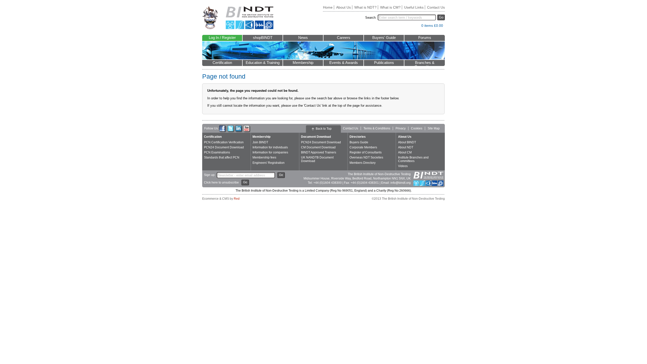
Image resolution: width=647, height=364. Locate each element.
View (415, 26)
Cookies (416, 128)
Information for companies (270, 152)
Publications (384, 63)
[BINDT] (238, 17)
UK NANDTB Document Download (317, 159)
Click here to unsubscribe (221, 182)
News (303, 38)
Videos (403, 166)
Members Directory (363, 163)
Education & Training (263, 63)
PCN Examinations (217, 152)
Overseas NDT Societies (366, 157)
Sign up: (209, 175)
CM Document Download (318, 147)
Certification (222, 63)
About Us (343, 7)
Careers (343, 38)
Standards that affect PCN (221, 157)
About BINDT (407, 142)
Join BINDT (260, 142)
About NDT (405, 147)
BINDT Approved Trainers (318, 152)
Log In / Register (222, 38)
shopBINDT (262, 38)
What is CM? (390, 7)
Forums (424, 38)
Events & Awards (343, 63)
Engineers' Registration (268, 163)
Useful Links (414, 7)
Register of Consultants (366, 152)
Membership (303, 63)
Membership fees (264, 157)
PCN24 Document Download (224, 147)
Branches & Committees (424, 63)
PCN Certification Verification (224, 142)
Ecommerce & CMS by (221, 198)
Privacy (401, 128)
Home (328, 7)
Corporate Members (363, 147)
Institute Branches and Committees (413, 159)
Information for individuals (270, 147)
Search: (371, 17)
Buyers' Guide (384, 38)
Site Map (434, 128)
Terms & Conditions (376, 128)
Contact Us (436, 7)
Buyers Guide (359, 142)
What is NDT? (365, 7)
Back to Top (324, 128)
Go (441, 17)
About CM (405, 152)
